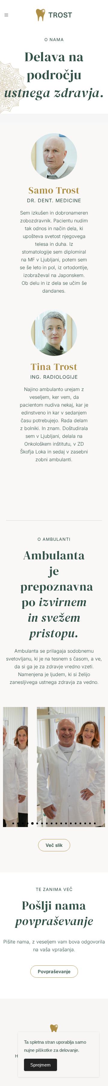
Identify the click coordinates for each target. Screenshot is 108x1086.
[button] (13, 823)
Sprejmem (40, 1064)
